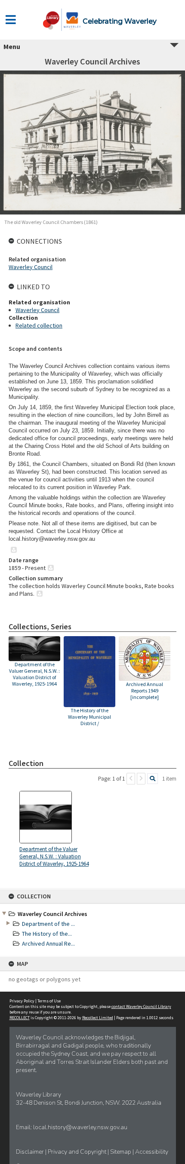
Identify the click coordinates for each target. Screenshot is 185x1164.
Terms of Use (49, 1001)
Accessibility (151, 1152)
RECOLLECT (19, 1017)
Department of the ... (48, 924)
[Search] (152, 778)
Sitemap (121, 1152)
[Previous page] (130, 778)
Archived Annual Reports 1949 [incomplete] (144, 690)
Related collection (38, 325)
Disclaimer (30, 1152)
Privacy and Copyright (78, 1152)
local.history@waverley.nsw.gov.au (80, 1127)
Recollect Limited (97, 1017)
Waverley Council (30, 267)
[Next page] (141, 778)
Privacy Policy (21, 1001)
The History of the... (47, 933)
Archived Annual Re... (48, 943)
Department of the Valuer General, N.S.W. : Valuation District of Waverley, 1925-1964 (34, 674)
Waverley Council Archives (52, 914)
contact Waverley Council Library (141, 1006)
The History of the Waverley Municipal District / (89, 716)
